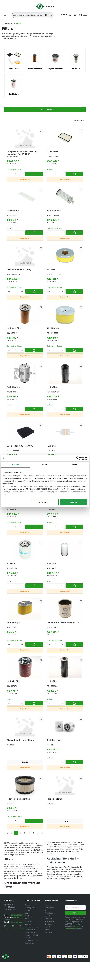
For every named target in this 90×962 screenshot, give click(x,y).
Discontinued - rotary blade (20, 740)
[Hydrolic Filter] (25, 667)
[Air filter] (65, 256)
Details (25, 762)
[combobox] (28, 15)
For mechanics (30, 930)
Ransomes (48, 905)
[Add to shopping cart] (34, 174)
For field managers (31, 940)
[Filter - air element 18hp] (25, 785)
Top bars (48, 924)
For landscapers (30, 932)
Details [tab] (45, 464)
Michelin (48, 927)
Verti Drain (48, 916)
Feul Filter (11, 563)
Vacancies (28, 921)
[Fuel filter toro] (25, 373)
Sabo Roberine (50, 913)
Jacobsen (48, 919)
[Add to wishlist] (41, 131)
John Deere (49, 908)
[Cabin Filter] (65, 138)
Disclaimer (28, 905)
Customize (43, 502)
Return (27, 919)
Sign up (75, 913)
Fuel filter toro (14, 387)
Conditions (28, 916)
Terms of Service (71, 929)
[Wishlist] (70, 15)
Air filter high (13, 622)
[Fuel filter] (65, 432)
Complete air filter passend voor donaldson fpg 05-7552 (22, 153)
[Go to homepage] (45, 6)
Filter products (47, 110)
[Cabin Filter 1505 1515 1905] (25, 432)
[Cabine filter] (25, 197)
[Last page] (42, 833)
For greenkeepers (31, 927)
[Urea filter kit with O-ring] (25, 256)
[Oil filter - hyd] (65, 726)
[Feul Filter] (25, 550)
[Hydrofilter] (65, 373)
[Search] (51, 15)
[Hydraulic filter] (65, 197)
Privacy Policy (76, 926)
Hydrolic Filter (14, 681)
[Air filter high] (25, 609)
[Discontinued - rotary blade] (25, 726)
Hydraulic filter (54, 210)
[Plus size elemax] (65, 785)
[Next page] (38, 833)
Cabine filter (13, 210)
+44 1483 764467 (16, 915)
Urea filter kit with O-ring (19, 269)
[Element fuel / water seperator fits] (65, 609)
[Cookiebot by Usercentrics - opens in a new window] (77, 458)
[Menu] (4, 15)
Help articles (29, 943)
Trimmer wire (49, 921)
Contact (27, 913)
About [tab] (74, 464)
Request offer (25, 179)
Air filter (51, 269)
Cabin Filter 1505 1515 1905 (20, 446)
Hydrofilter (52, 387)
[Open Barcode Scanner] (46, 15)
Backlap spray (50, 932)
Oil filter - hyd (54, 740)
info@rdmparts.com (16, 922)
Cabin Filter (52, 152)
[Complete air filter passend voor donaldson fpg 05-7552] (25, 138)
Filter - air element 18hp (18, 799)
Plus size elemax (55, 799)
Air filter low (53, 328)
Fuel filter (51, 446)
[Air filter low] (65, 314)
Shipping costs (30, 908)
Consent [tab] (15, 464)
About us (28, 924)
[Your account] (75, 15)
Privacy (27, 910)
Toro (47, 910)
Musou (47, 930)
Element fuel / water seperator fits (64, 622)
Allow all (73, 502)
